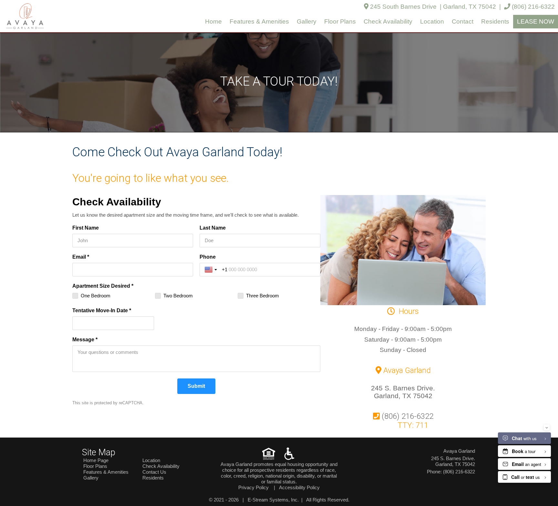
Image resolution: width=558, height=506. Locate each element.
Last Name (213, 228)
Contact (462, 21)
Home (213, 21)
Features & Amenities (259, 21)
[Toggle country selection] (211, 270)
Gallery (306, 21)
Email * (80, 257)
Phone (208, 257)
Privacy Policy (253, 487)
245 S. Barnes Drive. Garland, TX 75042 (403, 391)
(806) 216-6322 (532, 6)
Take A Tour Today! (279, 81)
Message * (85, 339)
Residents (495, 21)
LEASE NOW (535, 21)
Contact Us (154, 472)
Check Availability (388, 21)
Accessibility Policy (299, 487)
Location (432, 21)
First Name (85, 228)
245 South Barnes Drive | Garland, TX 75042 (432, 6)
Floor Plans (340, 21)
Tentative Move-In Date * (101, 310)
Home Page (95, 460)
